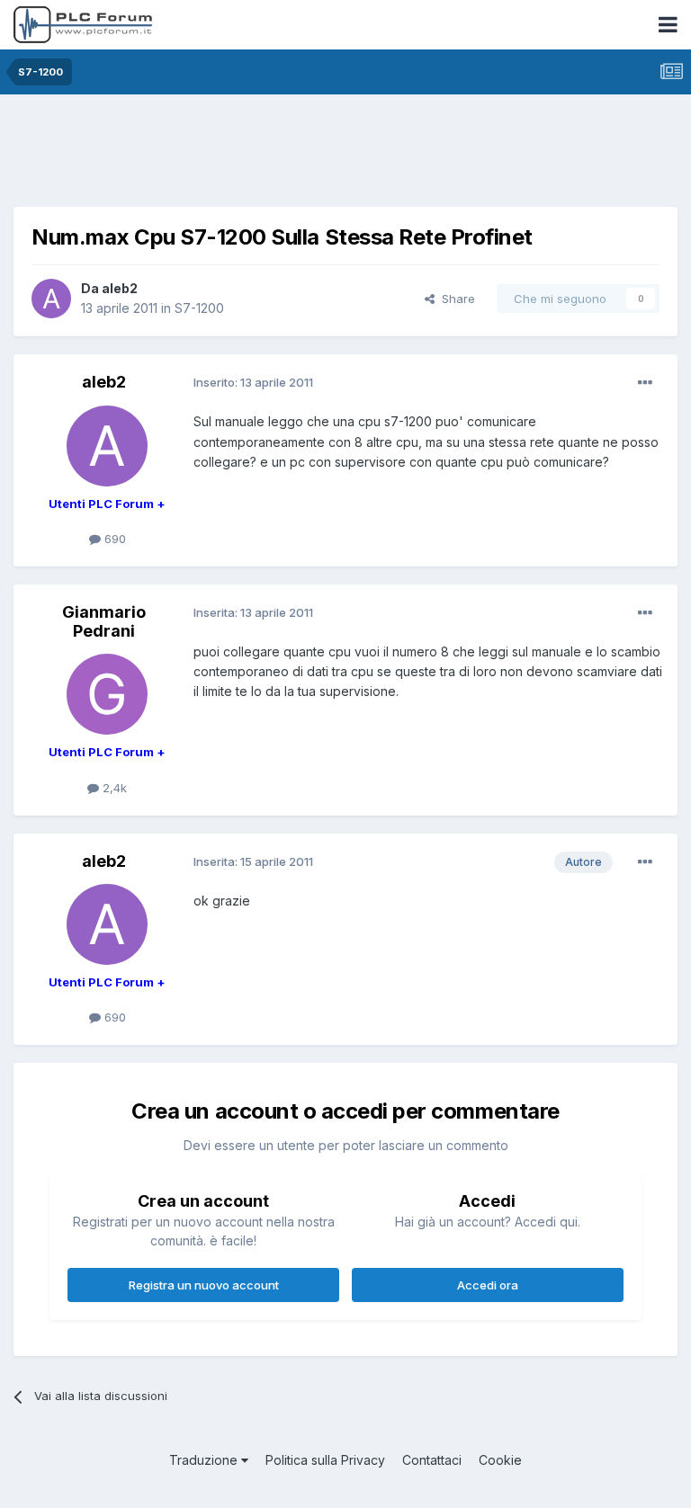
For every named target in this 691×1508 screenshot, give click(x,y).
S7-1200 (199, 308)
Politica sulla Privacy (325, 1460)
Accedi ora (487, 1285)
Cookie (500, 1460)
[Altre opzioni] (645, 383)
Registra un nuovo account (204, 1285)
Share (455, 298)
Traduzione (205, 1460)
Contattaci (432, 1460)
